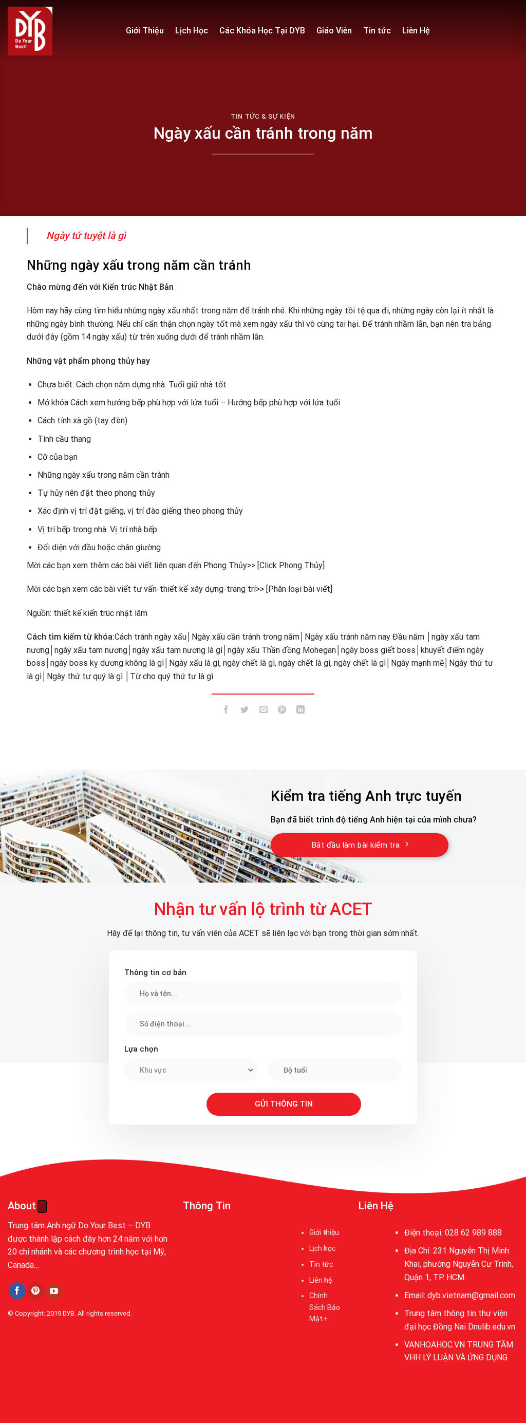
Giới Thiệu (145, 30)
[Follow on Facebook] (17, 1291)
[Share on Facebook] (226, 711)
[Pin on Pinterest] (281, 711)
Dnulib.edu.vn (491, 1327)
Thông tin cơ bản (155, 972)
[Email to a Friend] (263, 711)
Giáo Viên (334, 30)
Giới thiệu (324, 1232)
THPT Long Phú (39, 1360)
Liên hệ (320, 1280)
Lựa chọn (141, 1049)
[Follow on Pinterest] (35, 1291)
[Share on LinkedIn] (300, 711)
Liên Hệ (416, 30)
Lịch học (322, 1248)
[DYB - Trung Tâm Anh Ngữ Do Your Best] (59, 31)
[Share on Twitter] (244, 711)
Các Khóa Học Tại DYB (262, 30)
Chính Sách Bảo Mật (324, 1307)
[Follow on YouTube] (54, 1291)
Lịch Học (191, 30)
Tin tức (377, 30)
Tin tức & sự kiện (263, 116)
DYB (68, 1313)
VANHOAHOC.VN (434, 1345)
